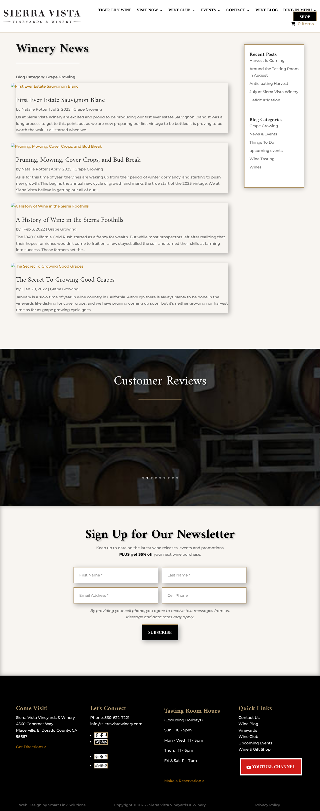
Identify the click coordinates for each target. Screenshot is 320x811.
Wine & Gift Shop (254, 749)
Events (208, 11)
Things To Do (262, 142)
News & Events (263, 134)
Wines (256, 167)
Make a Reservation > (184, 780)
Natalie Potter (35, 109)
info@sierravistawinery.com (116, 723)
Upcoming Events (255, 743)
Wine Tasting (262, 158)
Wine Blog (267, 11)
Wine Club (179, 11)
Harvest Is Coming (267, 60)
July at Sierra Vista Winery (274, 91)
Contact (235, 11)
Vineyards (247, 730)
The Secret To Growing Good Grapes (65, 280)
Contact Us (249, 717)
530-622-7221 (117, 717)
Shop (305, 17)
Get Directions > (31, 746)
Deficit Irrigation (265, 100)
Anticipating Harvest (269, 83)
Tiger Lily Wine (114, 11)
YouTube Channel (273, 767)
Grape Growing (88, 109)
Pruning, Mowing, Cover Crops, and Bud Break (78, 160)
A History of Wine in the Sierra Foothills (69, 220)
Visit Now (147, 11)
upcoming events (266, 150)
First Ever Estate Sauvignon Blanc (60, 100)
